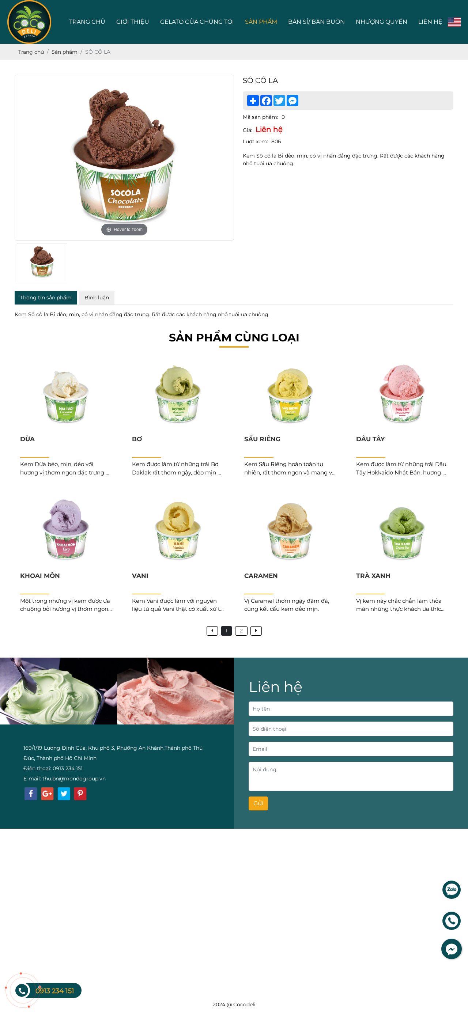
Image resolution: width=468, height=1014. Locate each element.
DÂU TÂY (370, 439)
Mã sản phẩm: (260, 117)
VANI (140, 575)
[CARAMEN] (290, 531)
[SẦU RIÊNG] (290, 394)
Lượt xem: (255, 141)
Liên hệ (430, 21)
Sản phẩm (261, 21)
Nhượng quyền (381, 21)
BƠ (137, 439)
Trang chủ (87, 21)
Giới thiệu (132, 21)
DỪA (27, 439)
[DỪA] (66, 394)
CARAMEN (261, 575)
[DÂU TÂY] (402, 394)
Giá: (247, 130)
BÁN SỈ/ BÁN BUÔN (316, 21)
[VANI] (178, 531)
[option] (124, 158)
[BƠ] (178, 394)
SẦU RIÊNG (262, 439)
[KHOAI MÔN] (66, 531)
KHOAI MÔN (40, 575)
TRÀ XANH (373, 575)
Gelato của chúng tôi (197, 21)
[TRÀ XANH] (402, 531)
